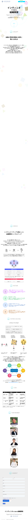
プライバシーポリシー (3, 519)
